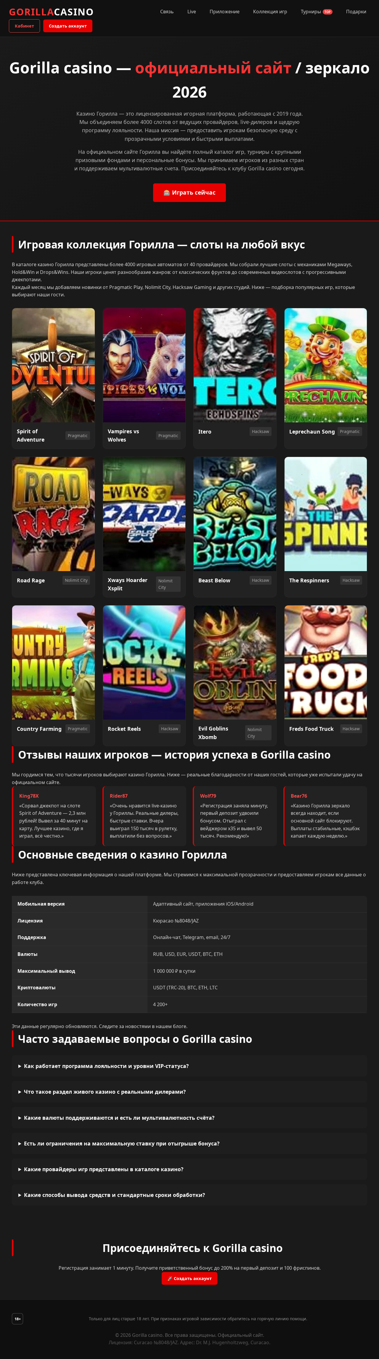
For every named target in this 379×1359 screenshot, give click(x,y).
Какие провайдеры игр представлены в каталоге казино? (103, 1169)
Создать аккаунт (68, 26)
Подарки (356, 11)
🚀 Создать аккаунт (189, 1278)
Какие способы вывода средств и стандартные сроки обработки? (114, 1194)
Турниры (316, 11)
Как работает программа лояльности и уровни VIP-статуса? (106, 1065)
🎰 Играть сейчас (189, 192)
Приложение (225, 11)
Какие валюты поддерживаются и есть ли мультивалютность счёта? (119, 1117)
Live (191, 11)
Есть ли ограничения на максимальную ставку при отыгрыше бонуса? (121, 1143)
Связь (167, 11)
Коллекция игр (270, 11)
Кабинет (24, 26)
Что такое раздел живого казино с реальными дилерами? (105, 1091)
